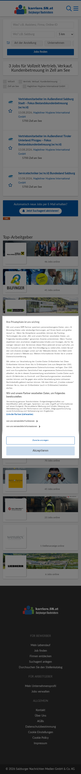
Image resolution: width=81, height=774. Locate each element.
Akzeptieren (41, 450)
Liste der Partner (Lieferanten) (19, 414)
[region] (40, 387)
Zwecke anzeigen (40, 440)
